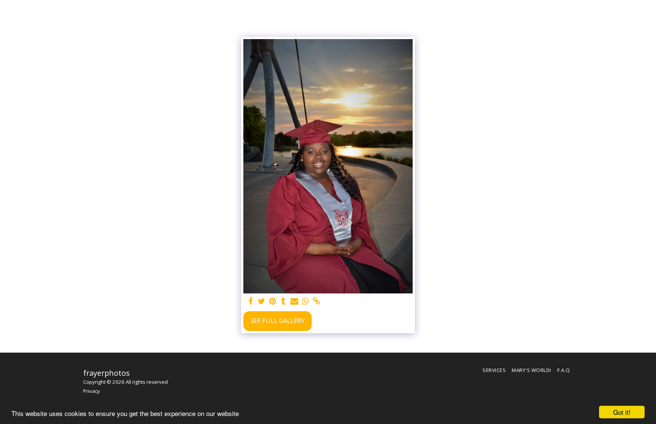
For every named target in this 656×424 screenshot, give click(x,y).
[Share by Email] (294, 301)
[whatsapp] (305, 301)
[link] (316, 301)
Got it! (622, 412)
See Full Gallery (277, 320)
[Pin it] (272, 301)
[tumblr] (283, 301)
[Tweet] (261, 301)
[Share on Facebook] (250, 301)
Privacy (91, 391)
